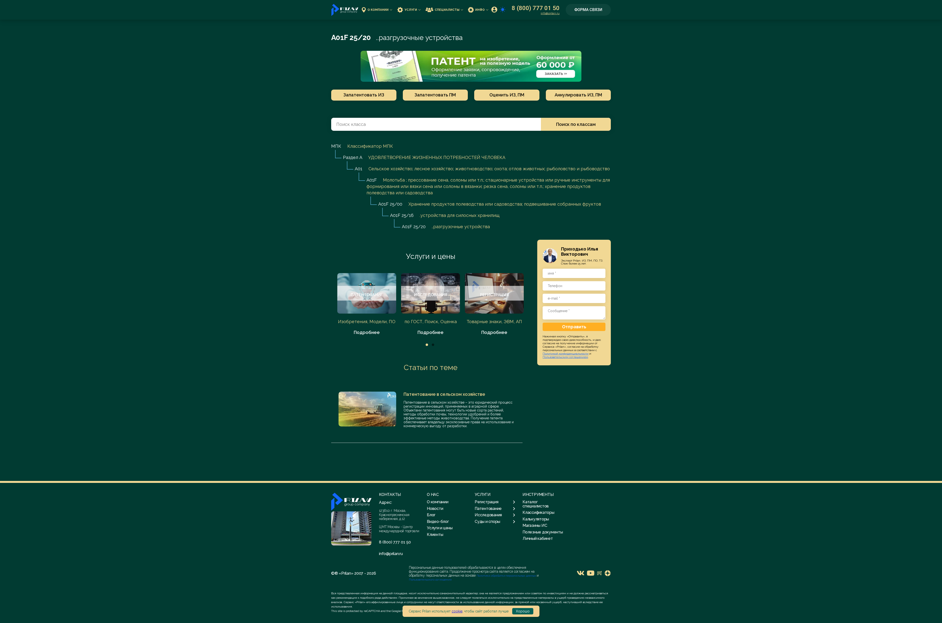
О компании (378, 10)
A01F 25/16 (402, 215)
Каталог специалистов (536, 504)
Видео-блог (438, 521)
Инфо (480, 10)
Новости (435, 508)
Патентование (488, 509)
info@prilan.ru (550, 13)
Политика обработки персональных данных (507, 575)
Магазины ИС (535, 525)
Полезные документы (543, 532)
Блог (431, 515)
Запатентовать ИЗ (363, 94)
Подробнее (367, 332)
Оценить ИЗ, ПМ (506, 94)
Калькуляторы (536, 519)
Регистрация (486, 502)
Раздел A (352, 157)
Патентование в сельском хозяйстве (444, 394)
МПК (336, 146)
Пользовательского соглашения (430, 579)
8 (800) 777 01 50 (536, 8)
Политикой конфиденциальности (566, 353)
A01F (371, 180)
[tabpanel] (366, 304)
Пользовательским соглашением (565, 357)
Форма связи (588, 9)
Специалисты (447, 10)
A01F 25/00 (390, 204)
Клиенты (435, 534)
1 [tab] (427, 345)
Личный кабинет (538, 538)
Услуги (411, 10)
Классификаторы (538, 512)
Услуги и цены (430, 256)
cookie (457, 611)
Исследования (488, 515)
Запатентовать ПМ (435, 94)
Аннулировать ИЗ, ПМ (578, 94)
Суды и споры (487, 522)
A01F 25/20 (414, 226)
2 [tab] (433, 345)
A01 (358, 168)
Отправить (574, 326)
